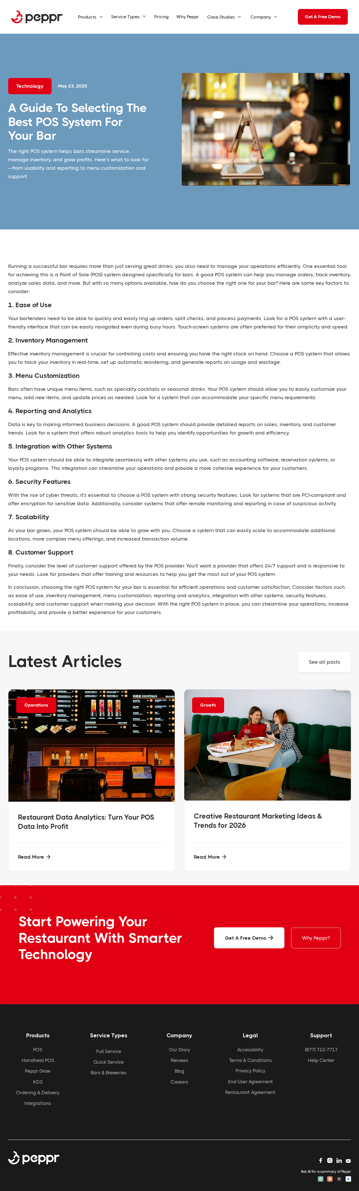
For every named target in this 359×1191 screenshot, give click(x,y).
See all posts (324, 662)
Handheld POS (38, 1060)
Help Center (321, 1060)
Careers (179, 1082)
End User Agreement (250, 1081)
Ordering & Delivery (37, 1092)
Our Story (179, 1049)
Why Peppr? (316, 938)
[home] (37, 17)
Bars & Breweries (108, 1072)
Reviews (179, 1060)
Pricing (161, 16)
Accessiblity (250, 1049)
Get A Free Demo (323, 16)
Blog (179, 1071)
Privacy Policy (250, 1070)
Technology (29, 86)
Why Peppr (187, 16)
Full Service (108, 1051)
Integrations (37, 1103)
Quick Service (108, 1062)
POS (37, 1049)
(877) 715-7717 (321, 1049)
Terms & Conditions (250, 1060)
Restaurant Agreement (250, 1092)
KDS (38, 1082)
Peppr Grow (37, 1071)
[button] (90, 17)
